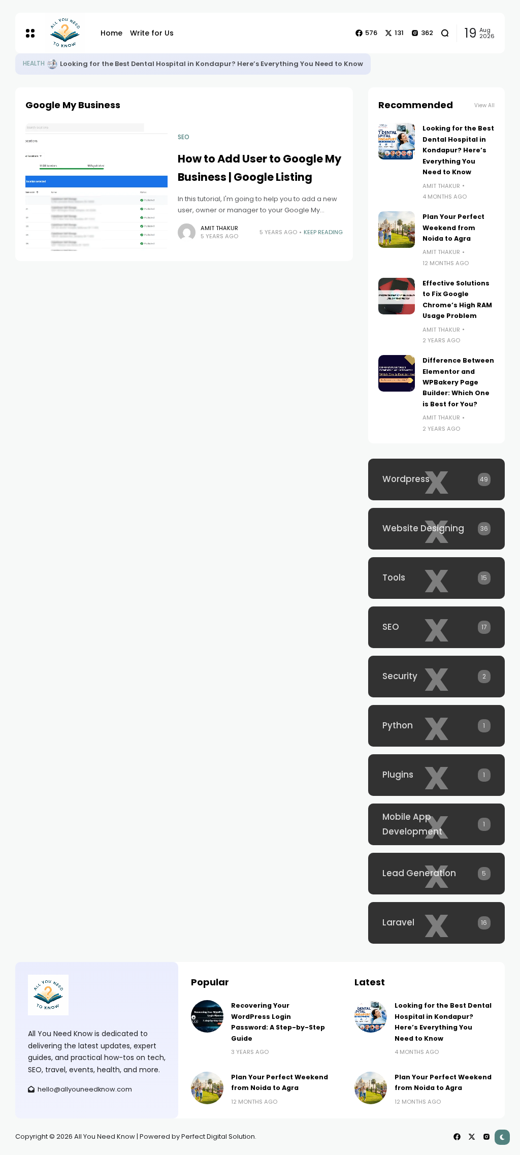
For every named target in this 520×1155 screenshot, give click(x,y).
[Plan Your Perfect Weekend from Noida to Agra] (396, 229)
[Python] (436, 726)
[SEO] (436, 627)
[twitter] (471, 1136)
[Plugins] (436, 775)
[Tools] (436, 578)
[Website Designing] (436, 529)
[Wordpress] (436, 479)
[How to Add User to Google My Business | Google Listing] (96, 187)
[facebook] (457, 1136)
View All (484, 105)
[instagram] (486, 1136)
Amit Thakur (219, 228)
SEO (183, 137)
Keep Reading (323, 232)
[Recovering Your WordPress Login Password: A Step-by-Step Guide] (207, 1016)
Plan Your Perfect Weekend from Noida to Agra (453, 227)
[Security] (436, 676)
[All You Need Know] (65, 33)
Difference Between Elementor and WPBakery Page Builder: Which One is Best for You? (458, 382)
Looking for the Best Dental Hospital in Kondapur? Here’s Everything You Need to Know (211, 64)
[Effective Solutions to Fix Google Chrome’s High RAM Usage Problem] (396, 296)
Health (34, 63)
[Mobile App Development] (436, 824)
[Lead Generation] (436, 873)
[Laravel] (436, 923)
